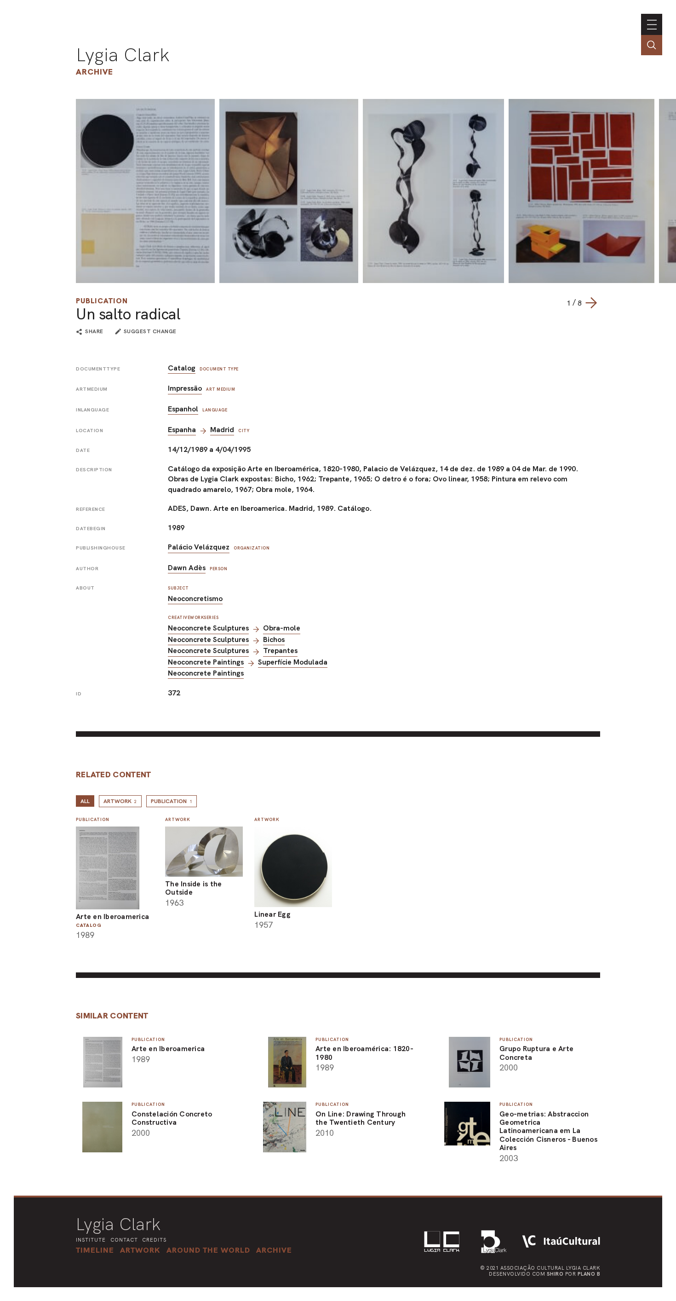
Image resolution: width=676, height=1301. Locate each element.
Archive (94, 71)
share (94, 332)
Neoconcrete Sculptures (208, 628)
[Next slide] (591, 303)
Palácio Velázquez (198, 547)
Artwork (120, 801)
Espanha (182, 429)
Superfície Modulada (292, 662)
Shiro (555, 1274)
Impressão (185, 388)
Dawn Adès (187, 567)
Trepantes (280, 650)
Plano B (589, 1274)
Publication (102, 301)
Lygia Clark (123, 55)
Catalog (181, 368)
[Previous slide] (557, 303)
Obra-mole (281, 628)
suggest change (150, 331)
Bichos (274, 639)
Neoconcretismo (195, 598)
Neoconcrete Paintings (206, 662)
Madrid (222, 429)
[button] (208, 1250)
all (85, 801)
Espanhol (183, 409)
